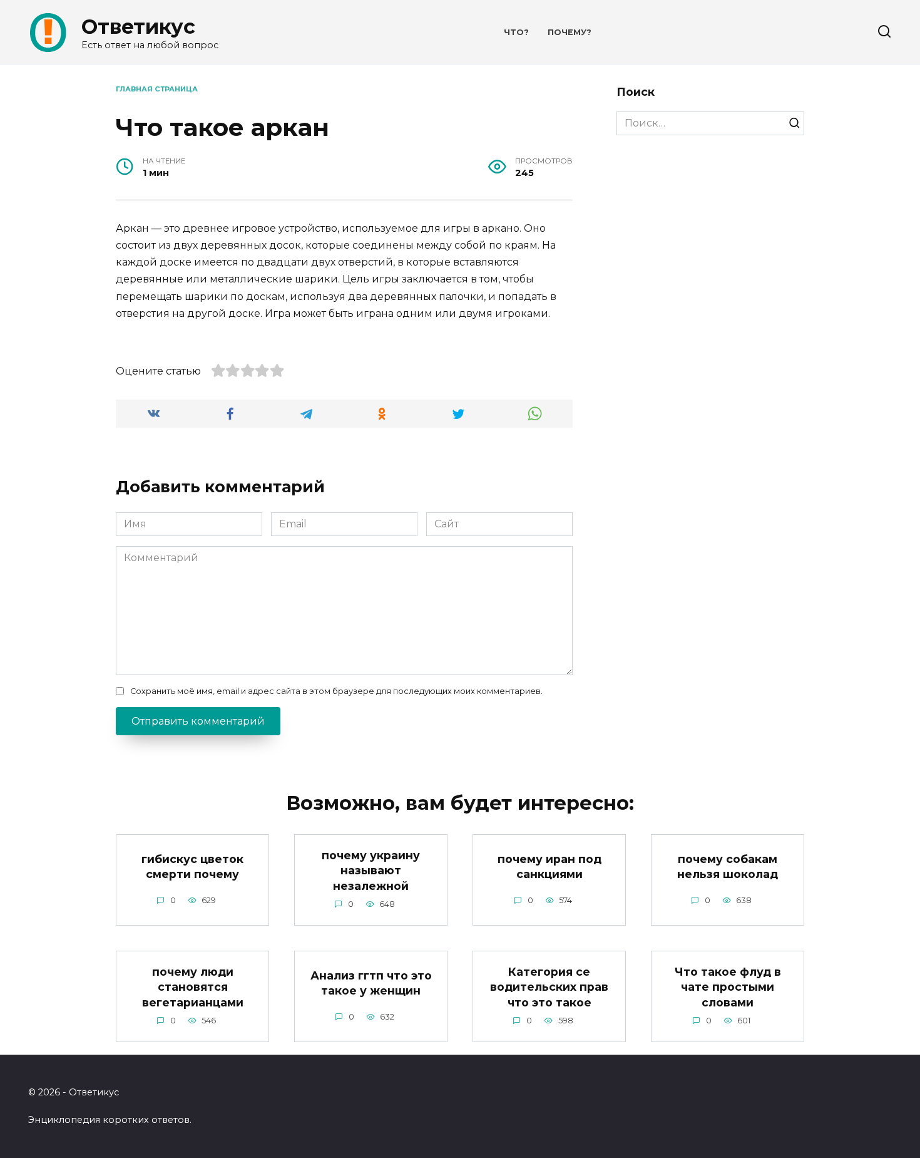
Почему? (569, 32)
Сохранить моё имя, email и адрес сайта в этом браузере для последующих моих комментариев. (336, 691)
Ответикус (138, 26)
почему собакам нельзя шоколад (727, 866)
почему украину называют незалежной (371, 870)
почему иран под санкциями (549, 866)
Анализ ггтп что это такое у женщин (371, 982)
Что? (516, 32)
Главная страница (157, 89)
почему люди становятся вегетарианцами (192, 986)
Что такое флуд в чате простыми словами (728, 986)
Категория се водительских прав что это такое (549, 986)
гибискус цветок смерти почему (192, 866)
